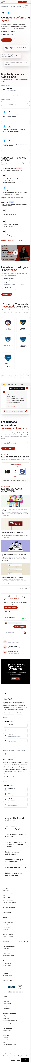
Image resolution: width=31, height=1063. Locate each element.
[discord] (21, 992)
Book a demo (8, 611)
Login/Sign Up (22, 1)
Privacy (13, 1052)
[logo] (5, 1)
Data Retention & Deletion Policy (10, 1053)
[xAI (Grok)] (27, 942)
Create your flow (7, 40)
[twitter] (15, 992)
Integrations (4, 6)
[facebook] (12, 992)
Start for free (15, 678)
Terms (17, 1052)
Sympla (19, 6)
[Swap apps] (15, 95)
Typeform (12, 6)
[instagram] (9, 992)
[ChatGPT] (19, 942)
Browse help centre (10, 607)
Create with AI (7, 448)
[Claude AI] (22, 942)
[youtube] (18, 992)
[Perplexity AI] (24, 942)
